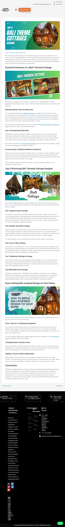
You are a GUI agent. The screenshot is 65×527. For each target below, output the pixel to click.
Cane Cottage (36, 425)
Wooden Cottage (36, 420)
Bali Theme (36, 429)
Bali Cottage (19, 52)
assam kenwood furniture (29, 143)
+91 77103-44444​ (46, 433)
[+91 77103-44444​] (40, 433)
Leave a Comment (10, 52)
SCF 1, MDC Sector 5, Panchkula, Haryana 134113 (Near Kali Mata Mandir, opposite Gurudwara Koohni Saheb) (45, 423)
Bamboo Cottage (36, 416)
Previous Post (6, 385)
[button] (16, 9)
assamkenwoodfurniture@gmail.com (52, 436)
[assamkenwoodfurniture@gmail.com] (40, 436)
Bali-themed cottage (29, 113)
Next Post (59, 385)
